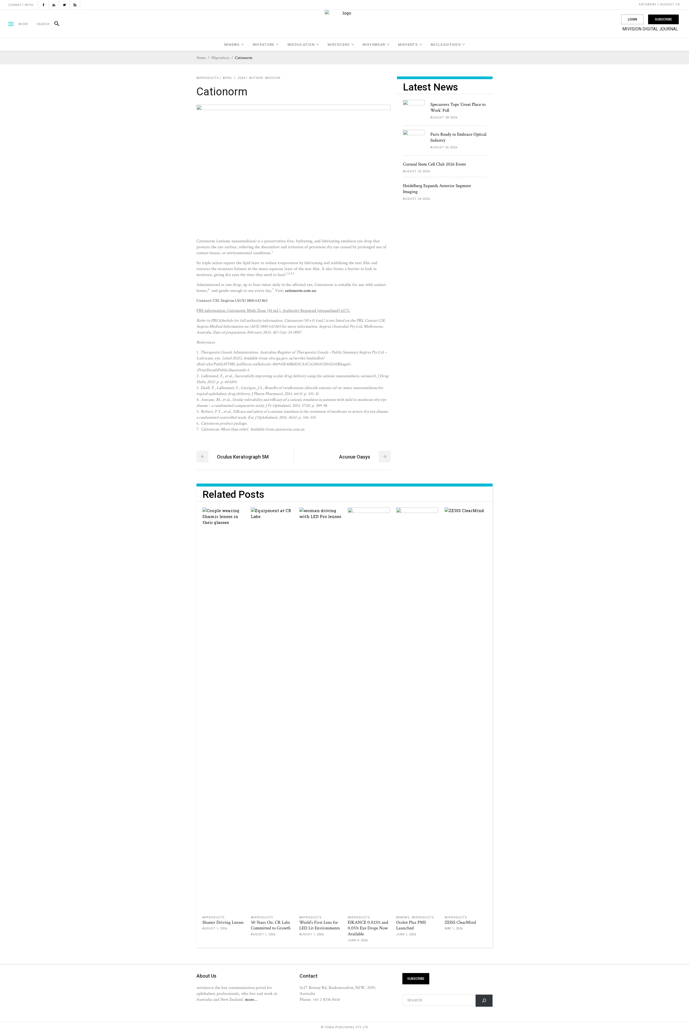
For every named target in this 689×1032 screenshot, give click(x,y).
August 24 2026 (416, 199)
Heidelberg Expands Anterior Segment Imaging (437, 189)
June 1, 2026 (406, 934)
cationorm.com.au (300, 290)
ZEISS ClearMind (460, 922)
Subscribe (663, 19)
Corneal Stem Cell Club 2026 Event (434, 164)
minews (403, 917)
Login (632, 19)
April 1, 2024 (234, 78)
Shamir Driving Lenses (223, 922)
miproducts (220, 57)
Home (201, 57)
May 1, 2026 (454, 928)
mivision (272, 78)
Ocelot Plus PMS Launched (411, 925)
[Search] (54, 24)
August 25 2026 (416, 171)
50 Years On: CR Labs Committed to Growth (271, 925)
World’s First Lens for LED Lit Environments (319, 925)
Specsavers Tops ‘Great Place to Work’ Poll (458, 107)
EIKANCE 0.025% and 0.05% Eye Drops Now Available (368, 928)
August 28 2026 (444, 117)
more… (251, 999)
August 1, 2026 (214, 928)
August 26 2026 (444, 147)
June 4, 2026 (358, 940)
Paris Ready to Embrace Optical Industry (458, 137)
